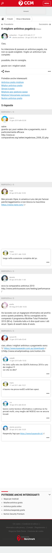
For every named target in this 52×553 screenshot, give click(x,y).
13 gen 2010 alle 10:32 (17, 361)
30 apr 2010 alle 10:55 (17, 193)
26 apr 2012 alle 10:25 (33, 38)
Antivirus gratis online (12, 506)
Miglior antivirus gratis (11, 85)
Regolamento (40, 527)
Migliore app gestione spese (14, 92)
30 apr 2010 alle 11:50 (17, 280)
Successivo (43, 24)
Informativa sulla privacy (15, 527)
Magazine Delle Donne (17, 531)
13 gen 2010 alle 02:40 (17, 339)
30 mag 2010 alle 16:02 (18, 307)
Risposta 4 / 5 (7, 298)
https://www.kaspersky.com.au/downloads (24, 348)
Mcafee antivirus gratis (13, 503)
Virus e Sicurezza (23, 19)
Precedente (8, 24)
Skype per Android (11, 499)
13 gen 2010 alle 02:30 (17, 120)
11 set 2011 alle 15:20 (17, 254)
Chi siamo (17, 524)
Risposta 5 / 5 (7, 331)
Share (7, 71)
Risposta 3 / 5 (7, 271)
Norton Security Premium (14, 514)
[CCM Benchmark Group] (26, 538)
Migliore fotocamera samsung (15, 95)
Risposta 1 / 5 (7, 112)
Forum (10, 19)
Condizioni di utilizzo (30, 524)
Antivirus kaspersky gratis (14, 510)
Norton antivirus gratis (11, 98)
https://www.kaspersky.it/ (31, 433)
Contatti (30, 527)
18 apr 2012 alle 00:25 (17, 405)
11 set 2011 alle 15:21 (17, 385)
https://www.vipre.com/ (12, 205)
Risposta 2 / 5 (7, 185)
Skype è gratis (8, 88)
